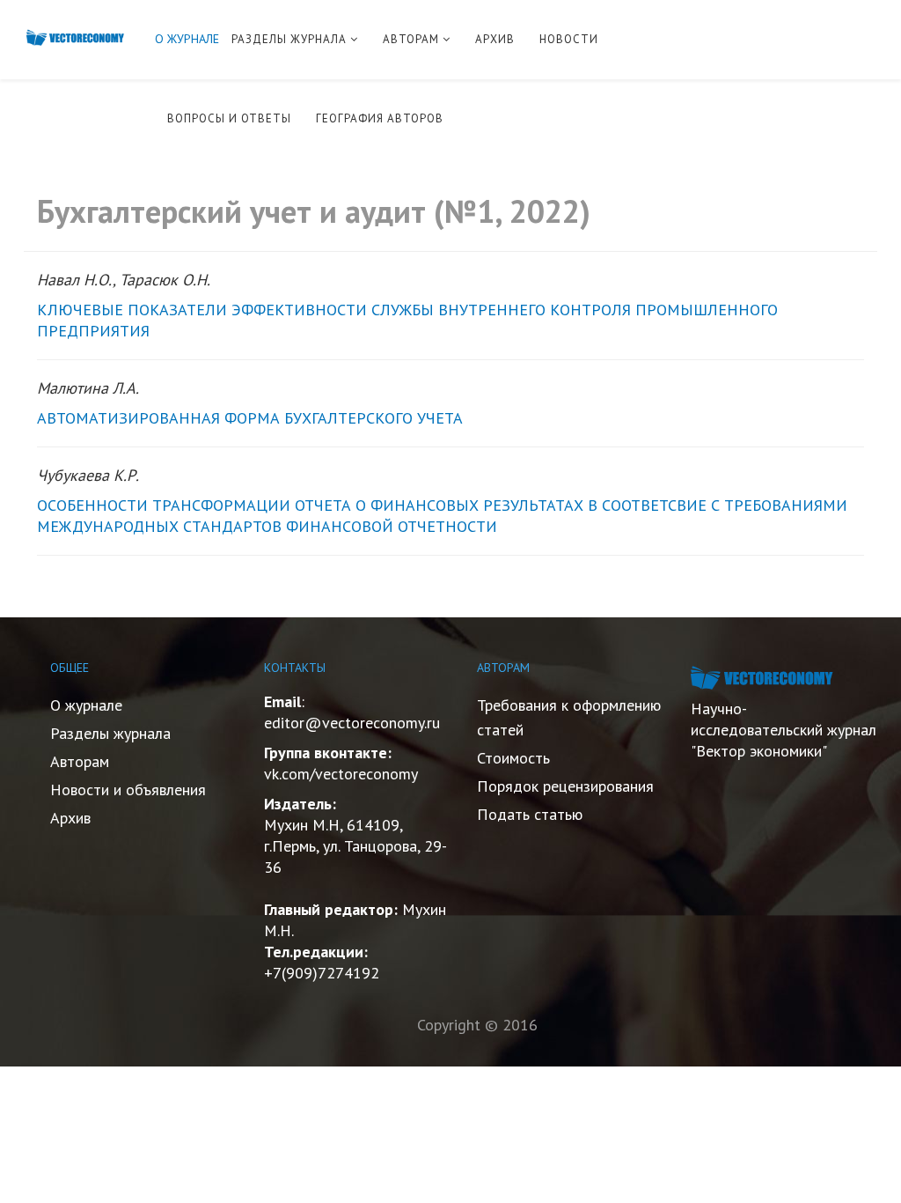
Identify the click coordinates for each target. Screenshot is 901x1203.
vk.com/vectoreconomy (341, 774)
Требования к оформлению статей (569, 717)
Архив (70, 818)
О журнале (86, 705)
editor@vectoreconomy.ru (352, 722)
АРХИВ (495, 39)
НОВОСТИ (568, 39)
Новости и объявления (128, 789)
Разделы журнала (110, 733)
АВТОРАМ (411, 39)
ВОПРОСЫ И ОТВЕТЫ (229, 118)
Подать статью (529, 814)
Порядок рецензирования (565, 786)
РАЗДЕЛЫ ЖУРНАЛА (289, 39)
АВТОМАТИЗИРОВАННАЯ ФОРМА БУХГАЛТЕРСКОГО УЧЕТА (250, 418)
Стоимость (513, 758)
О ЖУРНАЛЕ (187, 39)
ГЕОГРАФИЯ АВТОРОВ (379, 118)
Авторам (79, 761)
